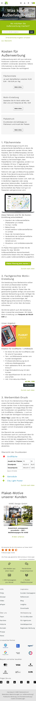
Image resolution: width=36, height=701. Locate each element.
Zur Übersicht (6, 41)
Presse (2, 632)
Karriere (3, 620)
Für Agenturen (25, 620)
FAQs (2, 593)
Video (2, 601)
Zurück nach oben (28, 269)
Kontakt (3, 628)
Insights (23, 604)
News (2, 636)
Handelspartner (26, 624)
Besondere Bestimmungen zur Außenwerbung (17, 694)
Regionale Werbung (27, 628)
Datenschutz (23, 692)
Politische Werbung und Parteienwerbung (17, 696)
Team (2, 617)
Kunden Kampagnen (27, 593)
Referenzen (24, 597)
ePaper (2, 604)
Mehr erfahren (18, 537)
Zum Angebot (28, 385)
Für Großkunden (26, 617)
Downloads (24, 608)
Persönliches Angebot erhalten (18, 38)
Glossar (3, 597)
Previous (4, 521)
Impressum (10, 692)
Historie (3, 624)
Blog (22, 601)
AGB (17, 692)
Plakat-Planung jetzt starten (17, 263)
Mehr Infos (18, 87)
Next (31, 521)
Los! (31, 32)
